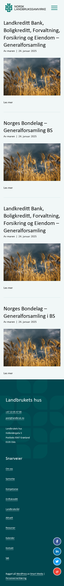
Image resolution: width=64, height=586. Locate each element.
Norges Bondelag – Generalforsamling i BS (29, 312)
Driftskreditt (12, 499)
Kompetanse (12, 489)
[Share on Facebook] (57, 541)
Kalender (10, 538)
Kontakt (10, 548)
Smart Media (36, 573)
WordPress (21, 573)
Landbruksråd (12, 509)
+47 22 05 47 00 (14, 411)
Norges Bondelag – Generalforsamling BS (28, 126)
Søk (7, 558)
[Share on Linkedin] (57, 551)
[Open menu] (54, 8)
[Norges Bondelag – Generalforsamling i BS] (32, 347)
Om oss (9, 468)
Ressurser (10, 527)
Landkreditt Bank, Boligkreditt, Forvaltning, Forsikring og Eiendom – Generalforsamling (32, 33)
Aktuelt (9, 517)
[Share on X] (57, 561)
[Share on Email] (57, 571)
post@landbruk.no (15, 418)
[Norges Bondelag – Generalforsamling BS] (32, 162)
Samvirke (10, 478)
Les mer (8, 102)
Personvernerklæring (16, 578)
